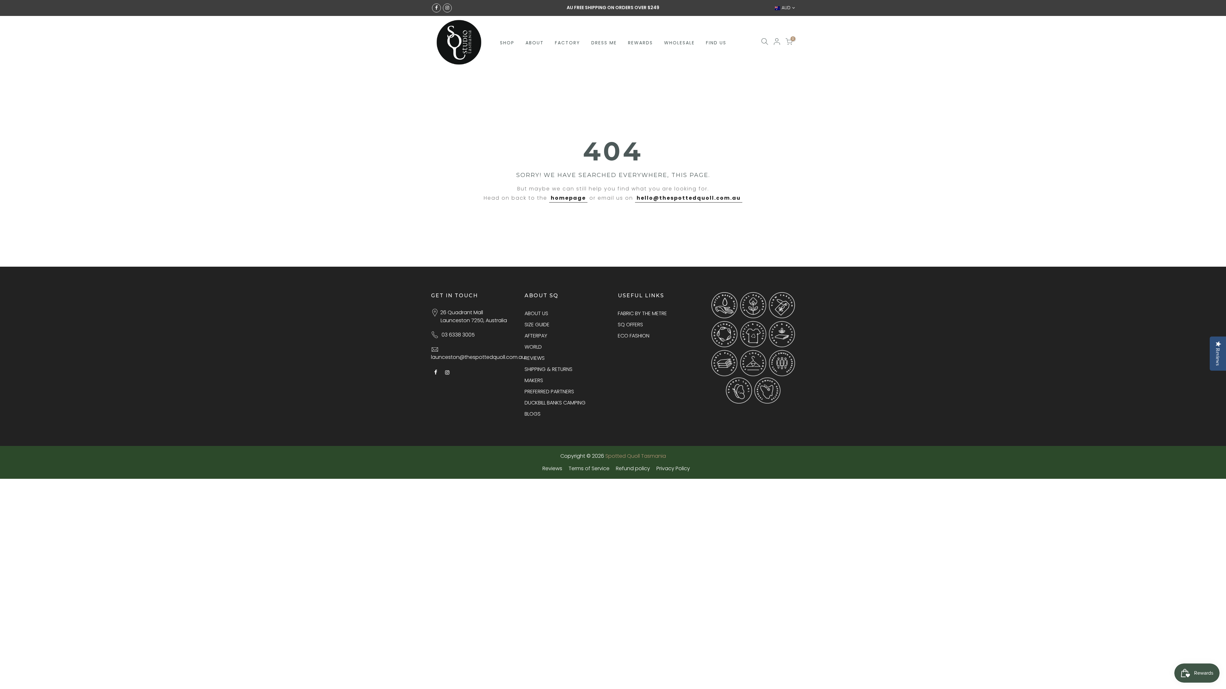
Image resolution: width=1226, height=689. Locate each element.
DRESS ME (604, 43)
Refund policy (633, 468)
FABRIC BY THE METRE (642, 313)
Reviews (552, 468)
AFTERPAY (536, 335)
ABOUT (535, 43)
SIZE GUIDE (537, 324)
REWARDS (640, 43)
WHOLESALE (679, 43)
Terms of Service (589, 468)
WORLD (533, 347)
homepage (568, 198)
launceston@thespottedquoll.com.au (478, 357)
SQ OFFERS (630, 324)
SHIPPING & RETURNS (548, 369)
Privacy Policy (673, 468)
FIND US (716, 43)
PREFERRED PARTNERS (549, 391)
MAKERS (534, 380)
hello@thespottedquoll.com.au (689, 198)
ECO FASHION (633, 335)
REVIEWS (535, 358)
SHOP (507, 43)
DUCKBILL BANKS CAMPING (555, 402)
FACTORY (567, 43)
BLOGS (533, 414)
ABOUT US (536, 313)
